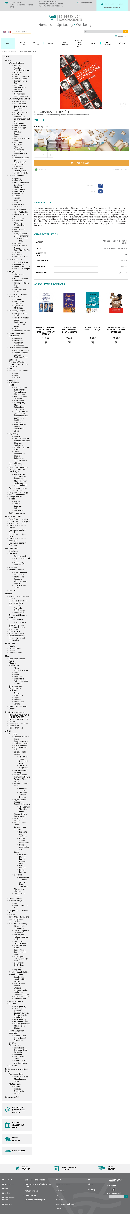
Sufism (17, 196)
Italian (16, 508)
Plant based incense (17, 627)
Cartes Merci (19, 950)
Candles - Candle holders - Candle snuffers (19, 973)
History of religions (22, 283)
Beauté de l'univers (22, 804)
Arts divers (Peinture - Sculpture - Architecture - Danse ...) (19, 364)
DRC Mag (91, 1190)
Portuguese (19, 510)
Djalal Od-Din (19, 225)
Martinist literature (16, 570)
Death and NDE (20, 485)
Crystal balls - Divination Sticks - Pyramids (21, 1050)
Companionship (20, 81)
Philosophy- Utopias (17, 311)
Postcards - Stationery (18, 923)
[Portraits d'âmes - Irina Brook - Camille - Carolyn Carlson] (46, 302)
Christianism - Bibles (19, 275)
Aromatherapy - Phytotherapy (20, 393)
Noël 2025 (13, 734)
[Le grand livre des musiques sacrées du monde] (116, 302)
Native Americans (21, 262)
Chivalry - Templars (22, 76)
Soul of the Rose (21, 743)
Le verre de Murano (23, 856)
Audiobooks (14, 383)
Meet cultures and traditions (66, 1204)
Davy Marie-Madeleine (19, 109)
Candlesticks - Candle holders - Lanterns (20, 979)
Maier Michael (20, 125)
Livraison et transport (35, 1200)
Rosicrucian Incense (18, 819)
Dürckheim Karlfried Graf (19, 115)
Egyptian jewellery (21, 1013)
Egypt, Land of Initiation (20, 801)
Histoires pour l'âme (23, 885)
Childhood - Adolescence (19, 444)
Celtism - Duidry (20, 79)
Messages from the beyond (20, 482)
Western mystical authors (19, 99)
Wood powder (15, 629)
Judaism (17, 287)
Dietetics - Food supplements (20, 389)
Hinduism (18, 281)
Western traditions (16, 63)
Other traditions (15, 259)
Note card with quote (20, 946)
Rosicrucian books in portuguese (17, 539)
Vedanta (17, 200)
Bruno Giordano (20, 106)
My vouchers (7, 1204)
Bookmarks (19, 963)
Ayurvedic (18, 608)
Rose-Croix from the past (19, 521)
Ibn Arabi (17, 227)
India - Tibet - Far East (21, 906)
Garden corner (20, 1036)
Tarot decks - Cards (19, 1057)
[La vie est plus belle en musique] (92, 302)
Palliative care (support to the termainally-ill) (20, 476)
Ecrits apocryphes (21, 278)
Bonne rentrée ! (15, 898)
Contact (59, 1209)
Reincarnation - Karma (18, 488)
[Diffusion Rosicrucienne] (65, 18)
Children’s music (15, 686)
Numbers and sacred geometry (21, 95)
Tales (16, 373)
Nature (12, 915)
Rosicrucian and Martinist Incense (19, 597)
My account (7, 1179)
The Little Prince (23, 810)
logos (16, 697)
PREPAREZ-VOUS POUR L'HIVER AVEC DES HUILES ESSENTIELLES (19, 717)
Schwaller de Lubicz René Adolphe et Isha (20, 151)
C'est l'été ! (13, 1066)
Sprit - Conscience (21, 350)
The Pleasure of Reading (20, 771)
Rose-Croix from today (18, 519)
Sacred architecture (22, 70)
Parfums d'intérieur (17, 1001)
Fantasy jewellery (21, 1015)
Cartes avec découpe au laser (21, 942)
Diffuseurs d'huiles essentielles (24, 840)
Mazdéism (18, 193)
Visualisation (19, 345)
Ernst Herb (18, 695)
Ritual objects (11, 643)
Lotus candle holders (19, 984)
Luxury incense (20, 622)
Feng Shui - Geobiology (18, 492)
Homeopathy (19, 403)
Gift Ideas (9, 731)
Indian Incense (15, 605)
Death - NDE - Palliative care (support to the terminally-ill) (18, 469)
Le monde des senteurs (20, 828)
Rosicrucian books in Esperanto (17, 544)
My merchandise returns (8, 1198)
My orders (6, 1193)
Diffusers (12, 721)
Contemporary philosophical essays (20, 324)
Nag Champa (19, 610)
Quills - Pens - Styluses (19, 966)
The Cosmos (24, 807)
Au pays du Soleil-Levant (21, 784)
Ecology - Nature (16, 490)
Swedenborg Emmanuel (19, 165)
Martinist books (12, 548)
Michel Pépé (19, 702)
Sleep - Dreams (20, 460)
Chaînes (17, 1028)
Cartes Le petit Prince (20, 953)
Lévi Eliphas (19, 123)
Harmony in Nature (22, 777)
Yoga (16, 202)
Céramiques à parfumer (18, 723)
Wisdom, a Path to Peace (21, 738)
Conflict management (19, 452)
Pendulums (18, 1054)
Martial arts (18, 180)
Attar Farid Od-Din (21, 183)
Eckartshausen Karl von (22, 120)
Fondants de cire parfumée (24, 834)
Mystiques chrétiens (18, 131)
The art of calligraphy (23, 766)
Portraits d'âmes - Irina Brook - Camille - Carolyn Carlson (46, 330)
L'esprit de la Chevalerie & (18, 911)
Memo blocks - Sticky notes (20, 927)
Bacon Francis (20, 101)
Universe (17, 355)
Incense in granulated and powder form (18, 602)
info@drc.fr (86, 2)
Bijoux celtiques (22, 866)
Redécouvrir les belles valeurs (24, 879)
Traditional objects (16, 900)
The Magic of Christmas (19, 890)
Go (125, 31)
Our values (60, 1191)
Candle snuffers (15, 653)
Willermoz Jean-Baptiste (20, 582)
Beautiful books (20, 775)
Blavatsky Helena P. (21, 215)
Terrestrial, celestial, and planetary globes (19, 918)
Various (17, 704)
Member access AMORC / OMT (115, 1180)
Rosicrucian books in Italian (17, 535)
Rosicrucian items (16, 1074)
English (17, 501)
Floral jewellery (20, 1017)
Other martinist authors (20, 586)
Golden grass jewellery (19, 1009)
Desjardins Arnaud (21, 112)
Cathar (17, 74)
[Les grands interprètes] (81, 82)
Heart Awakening (21, 741)
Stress (16, 431)
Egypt (16, 83)
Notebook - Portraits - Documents (19, 1089)
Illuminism (13, 553)
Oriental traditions (16, 176)
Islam (16, 285)
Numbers (13, 590)
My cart (5, 1189)
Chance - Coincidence (19, 457)
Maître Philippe (20, 127)
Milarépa (17, 243)
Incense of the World (20, 823)
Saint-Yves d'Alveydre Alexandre (18, 145)
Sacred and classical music (17, 660)
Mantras (12, 663)
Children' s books (16, 465)
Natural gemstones (22, 1024)
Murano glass (19, 1026)
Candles (12, 650)
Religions (12, 271)
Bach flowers (19, 401)
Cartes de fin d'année (19, 894)
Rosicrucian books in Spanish (17, 531)
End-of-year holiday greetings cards (21, 937)
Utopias (17, 328)
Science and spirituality (18, 348)
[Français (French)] (9, 32)
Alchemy (17, 66)
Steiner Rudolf (20, 162)
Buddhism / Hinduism (18, 186)
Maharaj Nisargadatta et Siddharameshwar (21, 233)
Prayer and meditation (18, 342)
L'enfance (18, 875)
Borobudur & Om (21, 1021)
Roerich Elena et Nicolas (20, 247)
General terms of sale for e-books (38, 1185)
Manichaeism (19, 191)
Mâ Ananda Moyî (24, 240)
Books (8, 60)
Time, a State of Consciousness (20, 815)
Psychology (13, 434)
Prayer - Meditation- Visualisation (17, 334)
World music (14, 665)
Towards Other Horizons (20, 780)
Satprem (17, 252)
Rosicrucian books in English (17, 526)
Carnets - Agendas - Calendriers (21, 931)
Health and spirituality (18, 421)
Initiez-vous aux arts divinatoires (20, 1062)
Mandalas (18, 338)
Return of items (32, 1191)
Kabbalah (18, 92)
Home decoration (21, 1038)
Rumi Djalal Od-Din (22, 250)
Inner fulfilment (15, 463)
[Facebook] (112, 186)
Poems (17, 375)
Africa (16, 668)
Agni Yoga (18, 178)
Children (12, 1043)
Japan (16, 674)
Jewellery (12, 1003)
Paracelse (18, 136)
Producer (59, 1200)
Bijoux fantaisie (22, 871)
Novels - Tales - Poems (18, 371)
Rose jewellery (20, 1019)
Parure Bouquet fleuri (22, 861)
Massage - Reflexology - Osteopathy (19, 407)
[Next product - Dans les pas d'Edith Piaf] (127, 50)
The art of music (23, 758)
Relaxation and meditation (15, 689)
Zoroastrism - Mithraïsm (19, 205)
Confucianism (19, 189)
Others (12, 709)
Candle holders (15, 648)
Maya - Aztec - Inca (22, 266)
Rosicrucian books (13, 516)
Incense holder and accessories (17, 639)
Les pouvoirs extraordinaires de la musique (69, 329)
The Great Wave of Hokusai (23, 795)
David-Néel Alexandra (18, 222)
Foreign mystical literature (15, 498)
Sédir (16, 155)
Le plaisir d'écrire (16, 921)
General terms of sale (35, 1180)
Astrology (18, 72)
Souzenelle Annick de (21, 159)
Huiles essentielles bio (24, 847)
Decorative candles (22, 996)
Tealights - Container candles (21, 993)
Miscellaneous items (20, 1080)
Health (11, 385)
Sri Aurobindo (19, 254)
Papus (16, 134)
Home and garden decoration (16, 1032)
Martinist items (15, 1084)
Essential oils (14, 726)
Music (11, 368)
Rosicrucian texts (21, 1077)
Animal (17, 436)
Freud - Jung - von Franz (21, 448)
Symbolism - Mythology (19, 307)
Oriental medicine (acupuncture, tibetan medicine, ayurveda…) (21, 414)
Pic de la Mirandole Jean (22, 139)
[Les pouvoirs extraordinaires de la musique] (69, 302)
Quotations (18, 299)
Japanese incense (16, 619)
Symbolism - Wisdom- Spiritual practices (18, 295)
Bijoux (16, 852)
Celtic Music (19, 679)
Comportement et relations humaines (22, 439)
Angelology (18, 68)
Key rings (18, 969)
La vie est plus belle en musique (93, 328)
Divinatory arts (15, 1045)
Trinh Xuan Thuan (21, 357)
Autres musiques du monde (21, 682)
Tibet (16, 672)
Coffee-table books (17, 513)
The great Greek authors (20, 314)
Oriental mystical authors (19, 209)
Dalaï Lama (19, 218)
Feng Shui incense (16, 633)
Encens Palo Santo (16, 625)
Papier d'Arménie (16, 728)
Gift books (13, 360)
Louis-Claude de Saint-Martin (20, 573)
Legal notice (30, 1195)
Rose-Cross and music (18, 707)
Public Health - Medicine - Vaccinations (20, 426)
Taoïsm (17, 198)
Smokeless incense (17, 636)
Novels (17, 378)
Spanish (17, 504)
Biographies (14, 380)
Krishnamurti (19, 229)
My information (8, 1184)
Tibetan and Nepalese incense (18, 616)
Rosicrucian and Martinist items (16, 1070)
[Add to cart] (46, 342)
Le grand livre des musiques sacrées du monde (116, 329)
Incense (8, 594)
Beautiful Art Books (24, 762)
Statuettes (18, 1040)
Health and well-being (15, 712)
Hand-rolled (19, 612)
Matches (12, 646)
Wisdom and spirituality (19, 302)
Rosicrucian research (17, 523)
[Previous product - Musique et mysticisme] (125, 50)
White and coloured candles (21, 989)
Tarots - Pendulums (17, 494)
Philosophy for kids (22, 331)
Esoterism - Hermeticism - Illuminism (20, 87)
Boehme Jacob (20, 104)
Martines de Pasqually (19, 578)
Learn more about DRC (63, 1185)
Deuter (17, 693)
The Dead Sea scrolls (20, 290)
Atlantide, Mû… (20, 264)
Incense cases (15, 631)
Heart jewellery (20, 1006)
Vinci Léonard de (21, 173)
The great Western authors (21, 319)
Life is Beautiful (20, 745)
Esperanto (18, 506)
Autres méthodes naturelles (21, 397)
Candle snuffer (20, 999)
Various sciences (21, 353)
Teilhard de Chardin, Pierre (20, 169)
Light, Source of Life (20, 748)
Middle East (19, 677)
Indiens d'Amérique (22, 269)
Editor (58, 1195)
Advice (90, 1184)
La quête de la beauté (20, 753)
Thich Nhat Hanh (21, 256)
